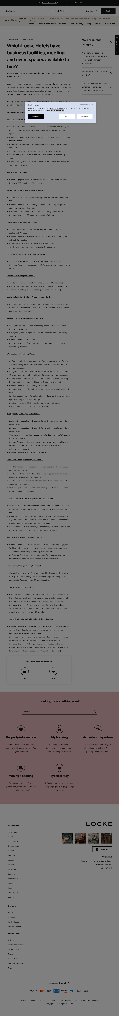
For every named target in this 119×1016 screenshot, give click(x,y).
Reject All (67, 116)
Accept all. (84, 116)
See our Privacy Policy (57, 110)
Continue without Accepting (86, 104)
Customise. (36, 116)
